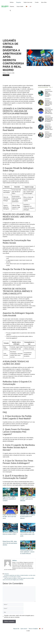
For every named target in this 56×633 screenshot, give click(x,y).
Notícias (12, 2)
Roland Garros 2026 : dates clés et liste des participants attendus (10, 543)
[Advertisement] (28, 23)
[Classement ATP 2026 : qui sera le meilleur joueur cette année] (27, 527)
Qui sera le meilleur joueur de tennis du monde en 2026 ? (49, 127)
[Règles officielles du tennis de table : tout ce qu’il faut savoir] (10, 509)
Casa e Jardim (20, 6)
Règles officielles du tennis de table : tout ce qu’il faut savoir (9, 516)
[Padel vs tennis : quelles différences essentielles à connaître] (10, 492)
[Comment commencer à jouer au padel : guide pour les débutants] (27, 492)
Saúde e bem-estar (28, 2)
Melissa (4, 73)
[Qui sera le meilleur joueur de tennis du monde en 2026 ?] (10, 527)
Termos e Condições (33, 628)
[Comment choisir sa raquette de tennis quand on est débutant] (27, 509)
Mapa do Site (16, 628)
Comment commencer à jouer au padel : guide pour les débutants (27, 498)
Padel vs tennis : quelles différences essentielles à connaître (9, 498)
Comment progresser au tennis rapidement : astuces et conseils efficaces (27, 551)
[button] (10, 11)
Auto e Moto (44, 2)
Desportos (18, 2)
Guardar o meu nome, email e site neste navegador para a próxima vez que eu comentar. (19, 616)
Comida (36, 2)
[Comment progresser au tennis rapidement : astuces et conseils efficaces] (27, 545)
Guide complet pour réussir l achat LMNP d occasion (48, 135)
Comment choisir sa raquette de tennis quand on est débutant (27, 516)
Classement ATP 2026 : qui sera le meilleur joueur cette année (27, 534)
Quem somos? (24, 628)
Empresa (12, 6)
